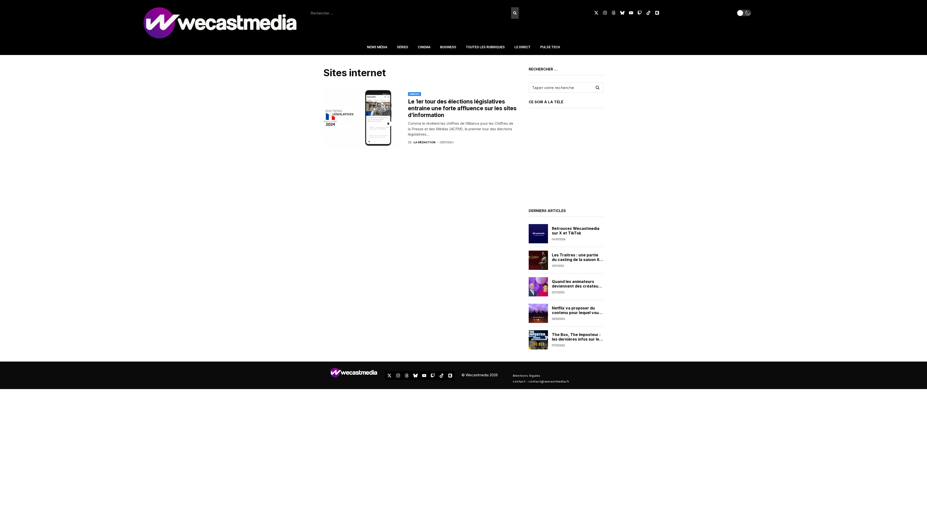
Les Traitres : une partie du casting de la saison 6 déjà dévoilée (575, 260)
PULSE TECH (550, 47)
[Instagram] (605, 12)
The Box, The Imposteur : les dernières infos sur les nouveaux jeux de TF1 (576, 339)
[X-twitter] (596, 12)
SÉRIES (402, 47)
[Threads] (613, 12)
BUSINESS (448, 47)
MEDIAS (414, 94)
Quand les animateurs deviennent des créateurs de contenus (577, 286)
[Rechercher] (515, 13)
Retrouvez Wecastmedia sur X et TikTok (575, 230)
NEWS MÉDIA (377, 47)
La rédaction (424, 142)
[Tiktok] (648, 12)
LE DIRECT (522, 47)
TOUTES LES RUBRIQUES (485, 47)
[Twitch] (639, 12)
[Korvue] (657, 12)
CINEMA (424, 47)
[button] (744, 13)
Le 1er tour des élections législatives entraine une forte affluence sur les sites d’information (462, 108)
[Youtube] (631, 12)
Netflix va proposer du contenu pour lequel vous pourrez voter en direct (576, 313)
